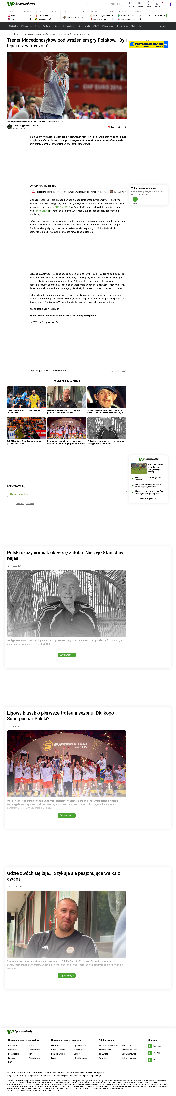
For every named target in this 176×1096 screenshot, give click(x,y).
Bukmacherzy (69, 26)
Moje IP (64, 1075)
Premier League (58, 1050)
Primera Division (58, 1054)
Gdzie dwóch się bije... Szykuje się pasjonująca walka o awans (63, 411)
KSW (10, 1062)
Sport (85, 1075)
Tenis (37, 26)
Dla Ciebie (13, 26)
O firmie (34, 1072)
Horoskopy (21, 1075)
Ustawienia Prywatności (73, 1072)
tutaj (57, 1090)
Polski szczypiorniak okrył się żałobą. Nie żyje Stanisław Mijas (105, 442)
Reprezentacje (35, 371)
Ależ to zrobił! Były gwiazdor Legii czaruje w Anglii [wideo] (155, 468)
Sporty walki (84, 26)
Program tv (33, 1075)
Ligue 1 (54, 1058)
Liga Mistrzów (80, 1045)
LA (140, 26)
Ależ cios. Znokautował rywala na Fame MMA (148, 478)
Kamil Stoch (127, 1045)
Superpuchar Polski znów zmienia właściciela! (23, 411)
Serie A (77, 1054)
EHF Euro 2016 (62, 207)
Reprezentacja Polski (59, 371)
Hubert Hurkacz (129, 1058)
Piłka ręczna (107, 26)
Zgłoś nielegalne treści (25, 504)
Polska (46, 371)
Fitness (11, 1058)
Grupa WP (24, 1072)
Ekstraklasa (56, 1045)
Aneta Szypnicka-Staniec (25, 125)
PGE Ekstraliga (80, 1058)
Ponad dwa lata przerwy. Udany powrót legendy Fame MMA (148, 485)
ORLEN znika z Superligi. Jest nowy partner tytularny (24, 442)
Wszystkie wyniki (156, 15)
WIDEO (96, 26)
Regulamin (99, 1072)
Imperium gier (96, 1075)
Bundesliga (78, 1050)
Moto (133, 26)
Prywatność (54, 1072)
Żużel (57, 26)
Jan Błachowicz (129, 1054)
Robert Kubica (104, 1050)
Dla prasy (43, 1072)
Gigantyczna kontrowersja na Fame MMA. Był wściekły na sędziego (149, 492)
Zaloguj (166, 4)
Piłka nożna (26, 26)
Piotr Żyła (102, 1058)
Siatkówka (47, 26)
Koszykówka (122, 26)
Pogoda (10, 1075)
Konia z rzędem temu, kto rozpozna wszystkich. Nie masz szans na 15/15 (105, 411)
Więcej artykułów (148, 498)
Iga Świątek (103, 1054)
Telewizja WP (46, 1075)
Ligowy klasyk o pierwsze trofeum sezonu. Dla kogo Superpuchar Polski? (66, 442)
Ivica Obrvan (28, 34)
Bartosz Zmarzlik (129, 1050)
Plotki (57, 1075)
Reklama (89, 1072)
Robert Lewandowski (108, 1045)
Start (8, 34)
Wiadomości (75, 1075)
